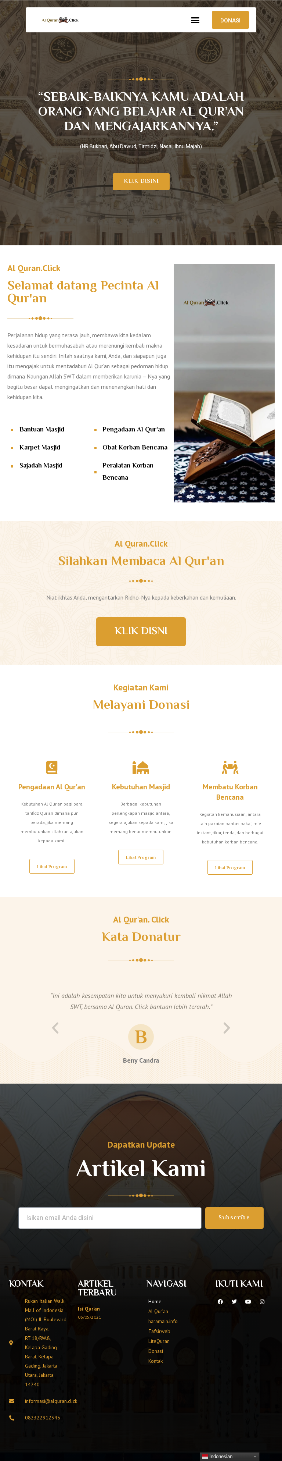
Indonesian (220, 1456)
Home (155, 1301)
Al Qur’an (158, 1311)
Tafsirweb (159, 1331)
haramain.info (163, 1321)
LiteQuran (159, 1341)
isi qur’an (89, 1308)
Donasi (155, 1351)
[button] (195, 20)
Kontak (155, 1361)
